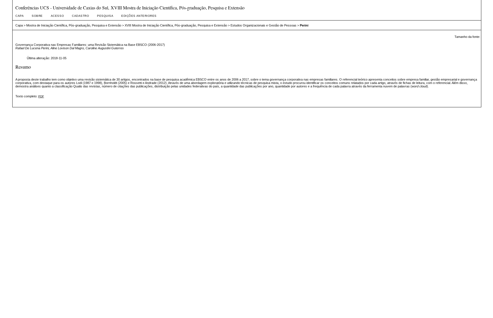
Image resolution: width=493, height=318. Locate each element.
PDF (41, 96)
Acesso (57, 15)
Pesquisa (105, 15)
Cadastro (80, 15)
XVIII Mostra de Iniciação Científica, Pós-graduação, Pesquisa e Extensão (176, 25)
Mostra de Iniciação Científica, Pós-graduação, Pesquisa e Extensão (73, 25)
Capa (19, 15)
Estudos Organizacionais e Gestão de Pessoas (263, 25)
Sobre (37, 15)
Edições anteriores (138, 15)
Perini (304, 25)
